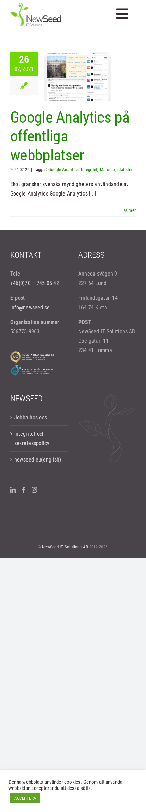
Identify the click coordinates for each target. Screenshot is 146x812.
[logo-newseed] (35, 5)
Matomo (107, 169)
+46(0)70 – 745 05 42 (34, 283)
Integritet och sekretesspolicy (32, 439)
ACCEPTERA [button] (25, 798)
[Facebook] (23, 490)
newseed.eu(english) (37, 459)
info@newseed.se (30, 307)
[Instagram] (34, 490)
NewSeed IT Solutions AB (65, 546)
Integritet (89, 169)
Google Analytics (63, 169)
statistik (124, 169)
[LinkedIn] (13, 490)
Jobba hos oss (30, 417)
